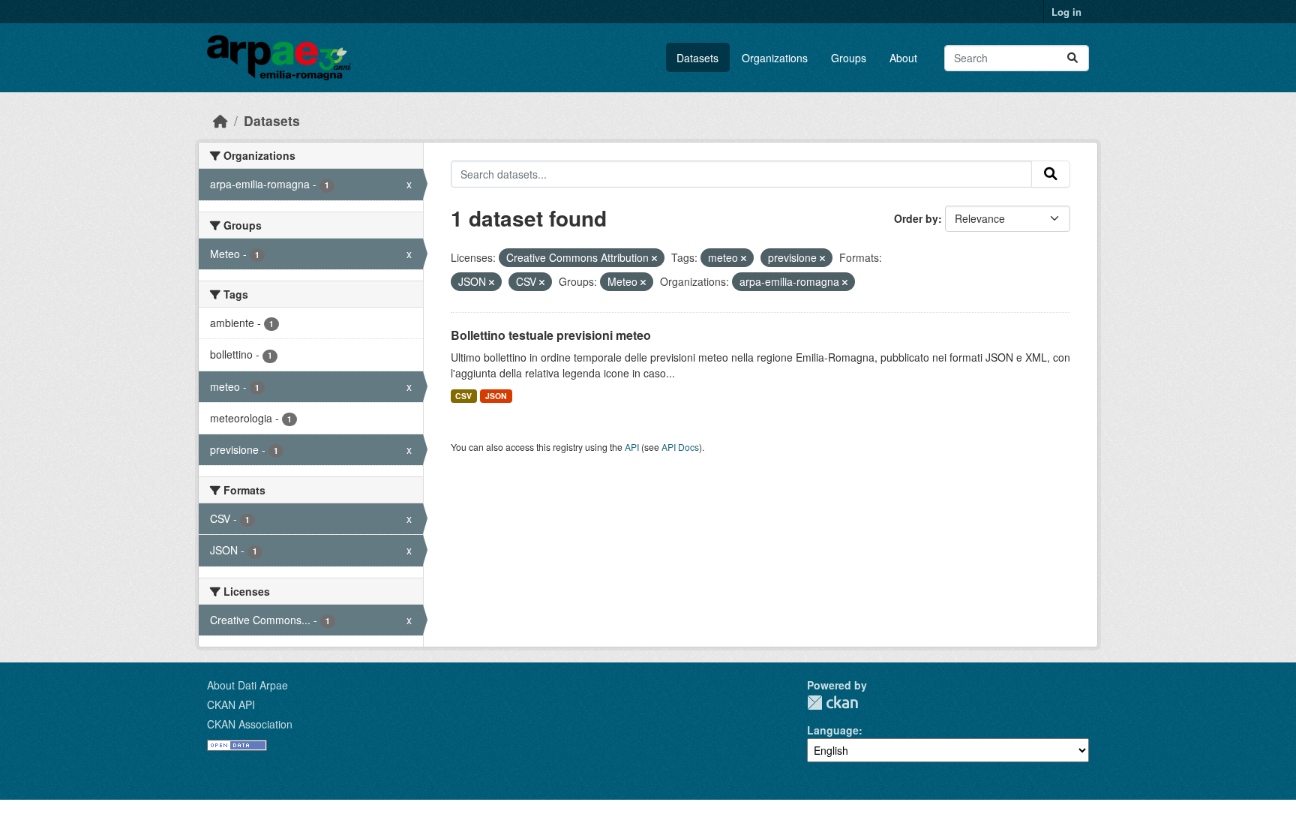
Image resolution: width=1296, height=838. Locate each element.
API (632, 446)
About (903, 57)
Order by (916, 218)
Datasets (697, 57)
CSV (463, 395)
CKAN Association (249, 723)
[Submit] (1073, 58)
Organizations (775, 57)
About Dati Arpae (247, 684)
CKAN (832, 702)
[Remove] (654, 258)
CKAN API (231, 704)
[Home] (220, 120)
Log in (1067, 12)
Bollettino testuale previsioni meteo (551, 335)
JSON (496, 395)
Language (833, 729)
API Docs (680, 446)
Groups (848, 57)
